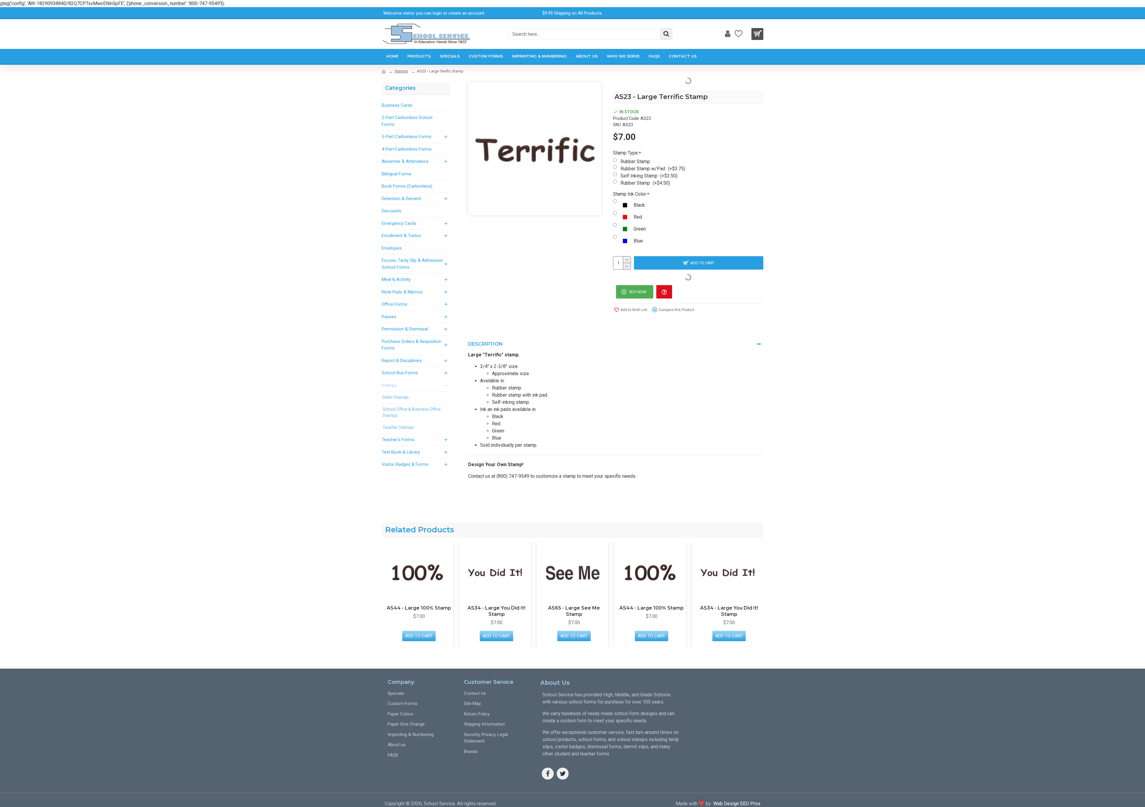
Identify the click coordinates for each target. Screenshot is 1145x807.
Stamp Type (625, 153)
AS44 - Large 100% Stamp (419, 608)
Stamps (401, 71)
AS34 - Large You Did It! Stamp (496, 611)
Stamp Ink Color (629, 194)
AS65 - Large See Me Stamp (574, 611)
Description (485, 344)
